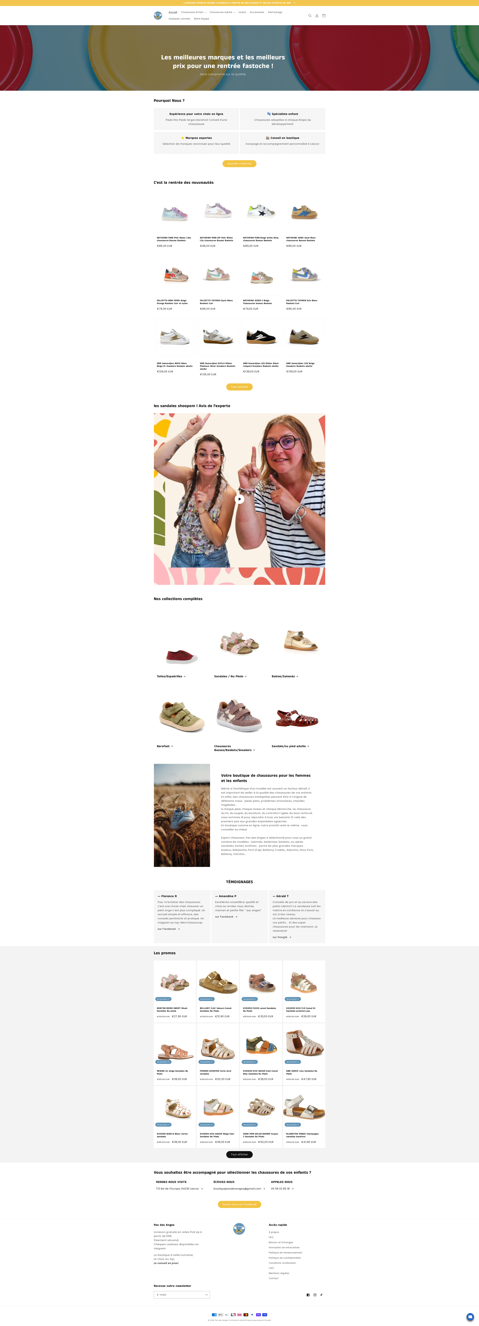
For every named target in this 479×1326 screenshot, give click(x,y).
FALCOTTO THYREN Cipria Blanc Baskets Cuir (216, 302)
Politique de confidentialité (285, 1257)
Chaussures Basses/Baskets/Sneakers (233, 748)
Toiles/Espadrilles (169, 676)
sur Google (280, 937)
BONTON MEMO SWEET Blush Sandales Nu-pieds (172, 1009)
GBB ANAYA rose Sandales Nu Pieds (301, 1072)
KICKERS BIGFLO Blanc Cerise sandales (172, 1135)
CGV (271, 1268)
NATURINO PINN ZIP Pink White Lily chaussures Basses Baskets (216, 239)
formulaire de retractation (284, 1247)
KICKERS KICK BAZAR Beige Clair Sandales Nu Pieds (217, 1135)
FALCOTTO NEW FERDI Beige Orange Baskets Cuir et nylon (172, 302)
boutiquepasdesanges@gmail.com (237, 1188)
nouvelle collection (239, 163)
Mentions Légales (279, 1273)
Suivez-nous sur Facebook (239, 1204)
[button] (193, 12)
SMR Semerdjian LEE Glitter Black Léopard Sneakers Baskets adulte (261, 365)
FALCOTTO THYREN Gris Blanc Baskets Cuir (301, 302)
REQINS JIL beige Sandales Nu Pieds (172, 1072)
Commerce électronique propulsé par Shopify (250, 1320)
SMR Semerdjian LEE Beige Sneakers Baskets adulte (300, 365)
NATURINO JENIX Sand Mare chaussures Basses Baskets (301, 239)
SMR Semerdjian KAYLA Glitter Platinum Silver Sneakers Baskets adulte (217, 366)
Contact (274, 1278)
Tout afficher (239, 387)
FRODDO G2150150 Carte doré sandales (215, 1072)
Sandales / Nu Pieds (228, 676)
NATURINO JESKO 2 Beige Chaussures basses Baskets (257, 302)
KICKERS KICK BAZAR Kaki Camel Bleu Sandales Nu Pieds (260, 1072)
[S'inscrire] (206, 1294)
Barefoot (163, 746)
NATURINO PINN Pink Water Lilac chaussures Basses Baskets (174, 239)
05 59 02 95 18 (280, 1188)
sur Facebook (167, 929)
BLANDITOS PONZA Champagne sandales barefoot (302, 1135)
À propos (274, 1232)
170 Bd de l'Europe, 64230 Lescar (177, 1188)
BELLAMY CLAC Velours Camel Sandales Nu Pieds (215, 1009)
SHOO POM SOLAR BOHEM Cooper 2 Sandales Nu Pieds (260, 1135)
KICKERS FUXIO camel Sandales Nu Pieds (259, 1009)
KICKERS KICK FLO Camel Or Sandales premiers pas (301, 1009)
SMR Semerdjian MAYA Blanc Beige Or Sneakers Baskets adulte (175, 365)
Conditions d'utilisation (282, 1263)
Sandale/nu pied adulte (289, 746)
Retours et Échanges (281, 1242)
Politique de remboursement (285, 1252)
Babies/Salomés (283, 676)
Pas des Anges (221, 1320)
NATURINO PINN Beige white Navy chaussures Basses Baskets (261, 239)
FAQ (271, 1237)
